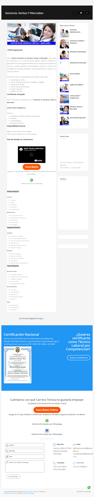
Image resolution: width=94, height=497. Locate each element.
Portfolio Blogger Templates (30, 491)
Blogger (40, 318)
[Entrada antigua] (87, 12)
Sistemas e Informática (78, 52)
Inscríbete (31, 167)
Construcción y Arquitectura (75, 97)
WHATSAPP (80, 463)
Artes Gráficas (75, 74)
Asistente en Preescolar (78, 63)
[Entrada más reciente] (74, 12)
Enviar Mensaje (13, 476)
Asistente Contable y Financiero (77, 42)
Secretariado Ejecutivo (78, 118)
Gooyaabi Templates (10, 493)
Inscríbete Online (47, 410)
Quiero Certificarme (79, 357)
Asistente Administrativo (75, 31)
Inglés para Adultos (76, 85)
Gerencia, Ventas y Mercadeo (76, 108)
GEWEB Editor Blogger (28, 493)
